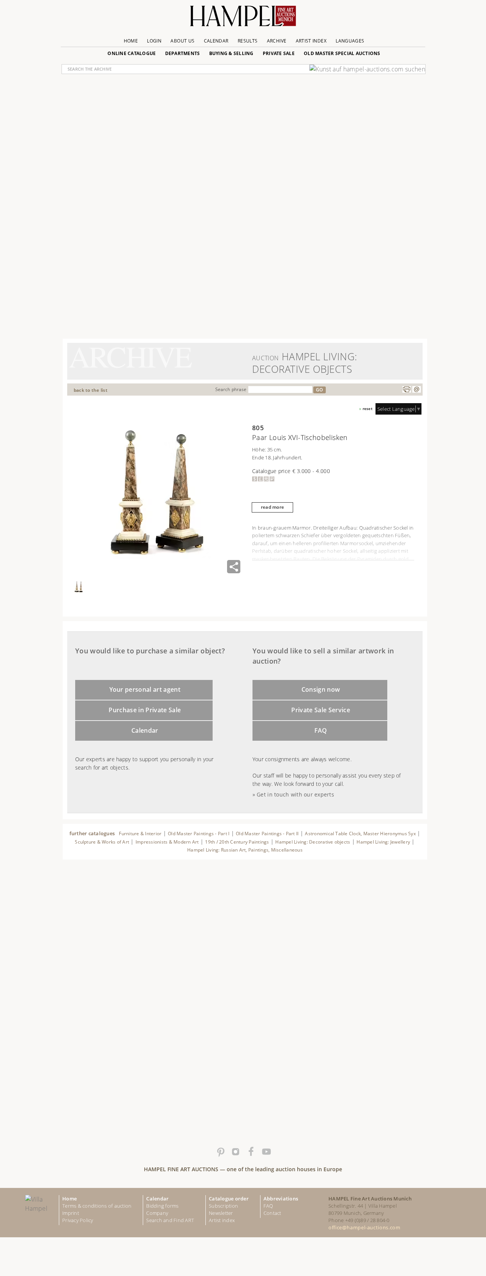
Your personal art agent (145, 689)
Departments (182, 53)
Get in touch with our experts (295, 794)
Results (248, 41)
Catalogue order (229, 1198)
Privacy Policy (77, 1220)
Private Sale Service (320, 710)
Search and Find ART (170, 1220)
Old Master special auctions (342, 53)
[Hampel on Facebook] (250, 1152)
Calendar (216, 41)
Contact (272, 1213)
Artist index (222, 1220)
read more (272, 507)
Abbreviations (281, 1198)
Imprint (70, 1213)
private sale (279, 53)
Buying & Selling (231, 53)
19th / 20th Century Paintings (237, 842)
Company (157, 1213)
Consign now (320, 689)
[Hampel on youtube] (265, 1152)
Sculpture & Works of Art (102, 842)
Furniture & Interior (140, 833)
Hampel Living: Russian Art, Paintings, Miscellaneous (245, 850)
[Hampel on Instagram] (235, 1152)
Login (154, 41)
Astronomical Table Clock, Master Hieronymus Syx (360, 833)
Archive (277, 41)
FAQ (320, 730)
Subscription (223, 1205)
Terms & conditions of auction (96, 1205)
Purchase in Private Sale (145, 710)
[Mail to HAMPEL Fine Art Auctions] (416, 389)
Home (131, 41)
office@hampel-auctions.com (364, 1227)
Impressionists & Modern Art (167, 842)
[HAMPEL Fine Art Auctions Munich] (243, 18)
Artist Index (311, 41)
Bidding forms (162, 1205)
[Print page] (406, 389)
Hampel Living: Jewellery (383, 842)
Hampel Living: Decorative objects (312, 842)
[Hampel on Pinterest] (220, 1152)
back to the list (90, 390)
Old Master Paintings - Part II (267, 833)
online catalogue (131, 53)
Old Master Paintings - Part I (198, 833)
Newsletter (221, 1213)
